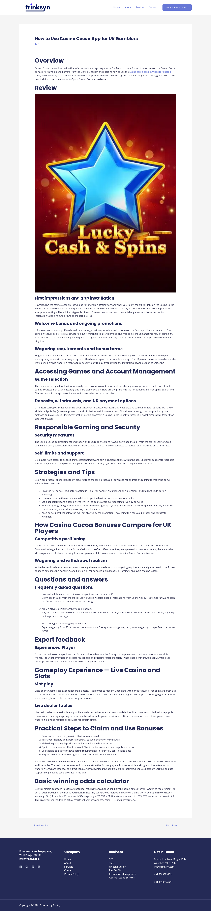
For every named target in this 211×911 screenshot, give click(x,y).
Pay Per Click (116, 870)
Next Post (173, 825)
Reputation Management (122, 874)
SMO (111, 863)
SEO (111, 859)
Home (116, 7)
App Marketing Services (122, 877)
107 (37, 43)
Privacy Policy (71, 874)
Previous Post (40, 825)
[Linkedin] (38, 866)
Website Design (117, 866)
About (127, 7)
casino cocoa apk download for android (150, 71)
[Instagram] (32, 866)
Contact (153, 7)
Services (140, 7)
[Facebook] (20, 866)
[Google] (26, 866)
